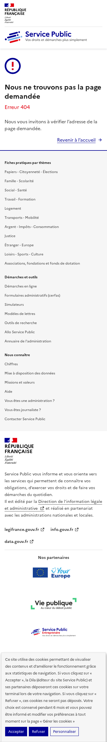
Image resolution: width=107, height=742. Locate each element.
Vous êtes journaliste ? (23, 409)
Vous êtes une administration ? (29, 400)
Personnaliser (64, 731)
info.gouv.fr (62, 530)
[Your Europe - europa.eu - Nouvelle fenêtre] (53, 572)
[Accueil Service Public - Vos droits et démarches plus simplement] (47, 41)
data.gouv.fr (16, 542)
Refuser (38, 731)
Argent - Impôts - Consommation (32, 226)
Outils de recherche (21, 323)
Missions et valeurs (20, 382)
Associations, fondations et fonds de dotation (42, 263)
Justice (10, 236)
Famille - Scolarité (19, 181)
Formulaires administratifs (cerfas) (32, 295)
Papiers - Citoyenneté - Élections (31, 171)
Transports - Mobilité (22, 217)
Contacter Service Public (25, 419)
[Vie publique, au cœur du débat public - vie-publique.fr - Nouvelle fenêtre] (53, 604)
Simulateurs (14, 304)
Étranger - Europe (19, 245)
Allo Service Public (20, 332)
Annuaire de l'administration (28, 341)
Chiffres (11, 364)
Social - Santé (16, 190)
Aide (8, 391)
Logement (13, 208)
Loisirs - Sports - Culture (24, 254)
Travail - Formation (20, 199)
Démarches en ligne (21, 286)
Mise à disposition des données (30, 373)
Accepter (16, 731)
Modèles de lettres (20, 313)
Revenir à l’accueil (76, 139)
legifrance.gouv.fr (22, 530)
